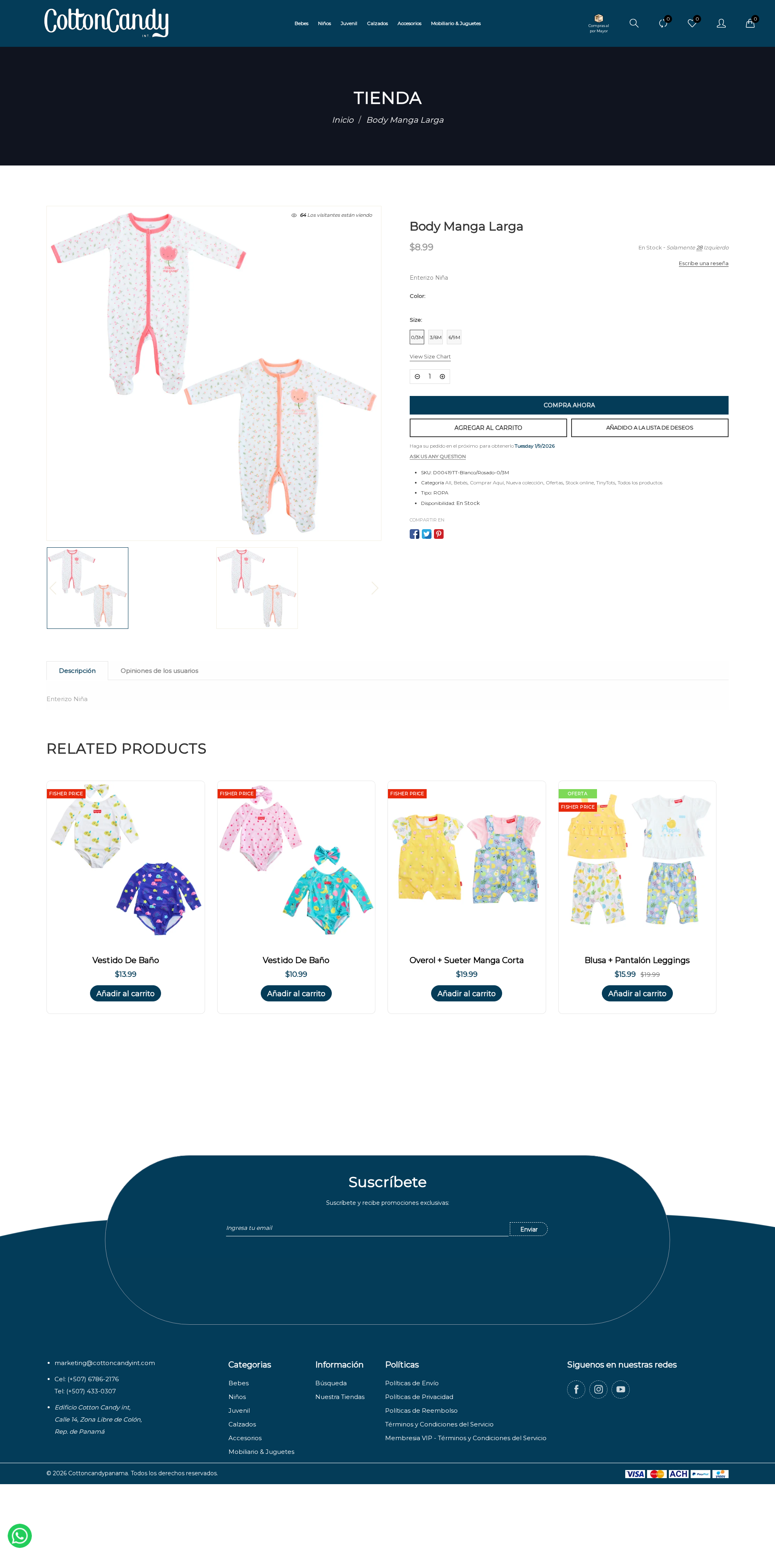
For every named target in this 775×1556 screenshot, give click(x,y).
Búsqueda (331, 1383)
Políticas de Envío (412, 1383)
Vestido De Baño (125, 960)
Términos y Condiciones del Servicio (439, 1424)
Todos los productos (640, 483)
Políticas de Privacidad (419, 1397)
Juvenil (239, 1410)
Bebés (460, 483)
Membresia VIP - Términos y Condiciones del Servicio (466, 1438)
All (448, 483)
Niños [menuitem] (324, 23)
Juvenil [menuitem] (349, 23)
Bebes (238, 1383)
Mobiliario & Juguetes (261, 1451)
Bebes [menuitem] (301, 23)
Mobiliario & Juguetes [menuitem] (456, 23)
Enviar (529, 1229)
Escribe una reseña (704, 263)
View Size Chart (430, 356)
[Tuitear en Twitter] (426, 534)
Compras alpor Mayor (599, 28)
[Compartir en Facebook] (414, 534)
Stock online (580, 483)
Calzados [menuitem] (377, 23)
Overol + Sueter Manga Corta (467, 960)
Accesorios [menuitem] (409, 23)
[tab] (77, 671)
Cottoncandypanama (98, 1473)
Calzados (242, 1424)
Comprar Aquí (487, 483)
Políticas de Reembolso (421, 1410)
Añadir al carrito (125, 993)
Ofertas (554, 483)
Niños (237, 1397)
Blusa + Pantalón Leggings (637, 960)
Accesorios (245, 1438)
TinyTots (605, 483)
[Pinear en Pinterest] (439, 534)
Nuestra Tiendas (339, 1397)
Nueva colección (524, 483)
